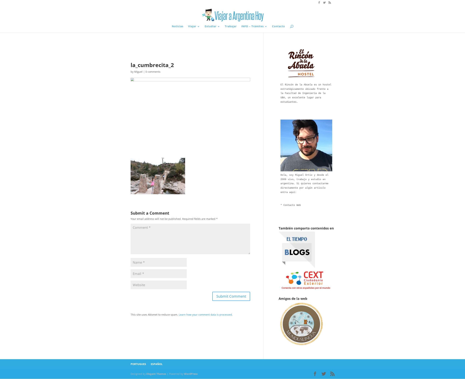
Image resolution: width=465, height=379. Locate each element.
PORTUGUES (138, 364)
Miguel (138, 71)
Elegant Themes (156, 374)
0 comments (152, 71)
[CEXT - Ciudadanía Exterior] (306, 289)
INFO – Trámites (252, 26)
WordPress (191, 374)
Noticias (177, 26)
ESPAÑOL (157, 364)
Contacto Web (292, 205)
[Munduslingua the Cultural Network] (301, 346)
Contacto (278, 26)
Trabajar (231, 26)
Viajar (192, 26)
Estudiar (211, 26)
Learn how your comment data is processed (205, 314)
